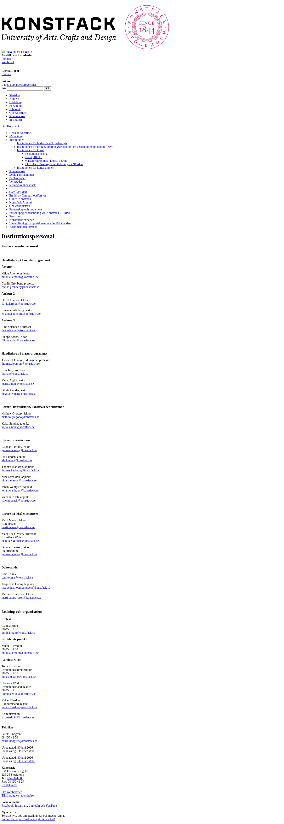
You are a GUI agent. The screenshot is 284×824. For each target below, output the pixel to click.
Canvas (6, 74)
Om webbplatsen (12, 792)
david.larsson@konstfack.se (19, 303)
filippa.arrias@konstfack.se (18, 340)
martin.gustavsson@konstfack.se (21, 597)
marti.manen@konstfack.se (18, 527)
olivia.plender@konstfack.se (19, 393)
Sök (4, 88)
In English (15, 119)
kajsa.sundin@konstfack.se (18, 427)
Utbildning (15, 102)
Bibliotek (14, 109)
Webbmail (8, 62)
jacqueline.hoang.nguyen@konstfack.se (26, 587)
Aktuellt (14, 98)
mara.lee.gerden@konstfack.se (20, 540)
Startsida (14, 95)
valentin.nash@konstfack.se (19, 500)
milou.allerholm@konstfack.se (20, 277)
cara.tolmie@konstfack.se (17, 577)
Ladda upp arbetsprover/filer (19, 84)
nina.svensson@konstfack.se (19, 480)
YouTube (51, 805)
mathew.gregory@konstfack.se (20, 417)
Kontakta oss (17, 116)
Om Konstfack (18, 112)
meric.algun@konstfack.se (18, 383)
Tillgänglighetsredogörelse (18, 795)
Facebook (8, 805)
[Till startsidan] (85, 48)
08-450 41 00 (15, 778)
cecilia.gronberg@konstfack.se (20, 287)
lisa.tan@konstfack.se (15, 373)
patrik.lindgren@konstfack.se (19, 741)
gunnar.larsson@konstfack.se (19, 450)
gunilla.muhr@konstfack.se (18, 632)
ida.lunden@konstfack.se (17, 460)
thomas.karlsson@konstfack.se (20, 470)
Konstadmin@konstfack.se (18, 717)
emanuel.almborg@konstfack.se (21, 313)
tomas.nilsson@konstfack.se (19, 676)
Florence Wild (26, 761)
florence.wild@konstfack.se (19, 693)
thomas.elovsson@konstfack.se (21, 363)
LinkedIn (34, 805)
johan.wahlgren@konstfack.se (20, 490)
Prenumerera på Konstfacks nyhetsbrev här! (28, 819)
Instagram (21, 805)
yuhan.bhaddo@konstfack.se (19, 707)
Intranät (6, 58)
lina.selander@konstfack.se (19, 330)
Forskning (15, 105)
